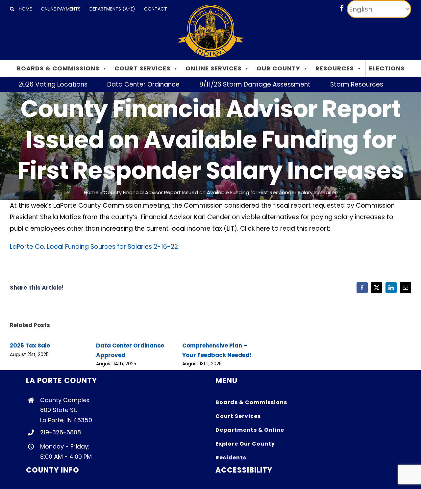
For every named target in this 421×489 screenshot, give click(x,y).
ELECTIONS (387, 68)
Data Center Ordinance (129, 84)
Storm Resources (342, 84)
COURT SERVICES (142, 68)
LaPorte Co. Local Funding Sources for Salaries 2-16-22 (94, 246)
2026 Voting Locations (38, 84)
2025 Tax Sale (30, 345)
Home (91, 192)
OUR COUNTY (278, 68)
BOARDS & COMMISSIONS (58, 68)
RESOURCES (334, 68)
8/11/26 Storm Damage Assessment (240, 84)
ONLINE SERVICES (213, 68)
